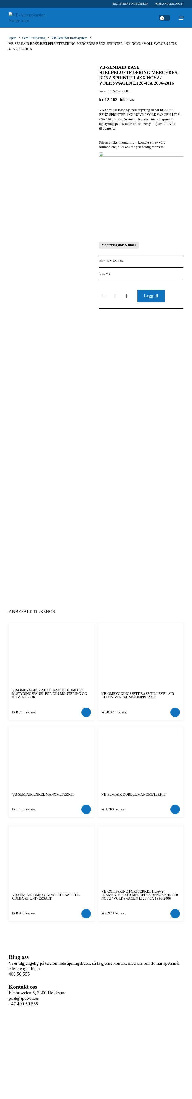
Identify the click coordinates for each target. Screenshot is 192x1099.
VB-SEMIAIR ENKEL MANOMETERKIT (43, 794)
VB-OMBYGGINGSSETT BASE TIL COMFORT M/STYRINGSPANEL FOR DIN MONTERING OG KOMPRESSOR (49, 693)
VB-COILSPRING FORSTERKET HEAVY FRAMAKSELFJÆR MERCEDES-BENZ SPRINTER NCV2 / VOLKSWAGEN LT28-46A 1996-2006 (139, 895)
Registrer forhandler (130, 3)
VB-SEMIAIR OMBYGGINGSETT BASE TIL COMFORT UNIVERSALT (46, 896)
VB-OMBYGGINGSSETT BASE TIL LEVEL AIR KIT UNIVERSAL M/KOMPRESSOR (137, 695)
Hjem (13, 38)
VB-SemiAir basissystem (69, 38)
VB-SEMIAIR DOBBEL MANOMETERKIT (133, 794)
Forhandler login (169, 3)
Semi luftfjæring (34, 38)
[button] (141, 261)
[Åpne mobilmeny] (181, 18)
